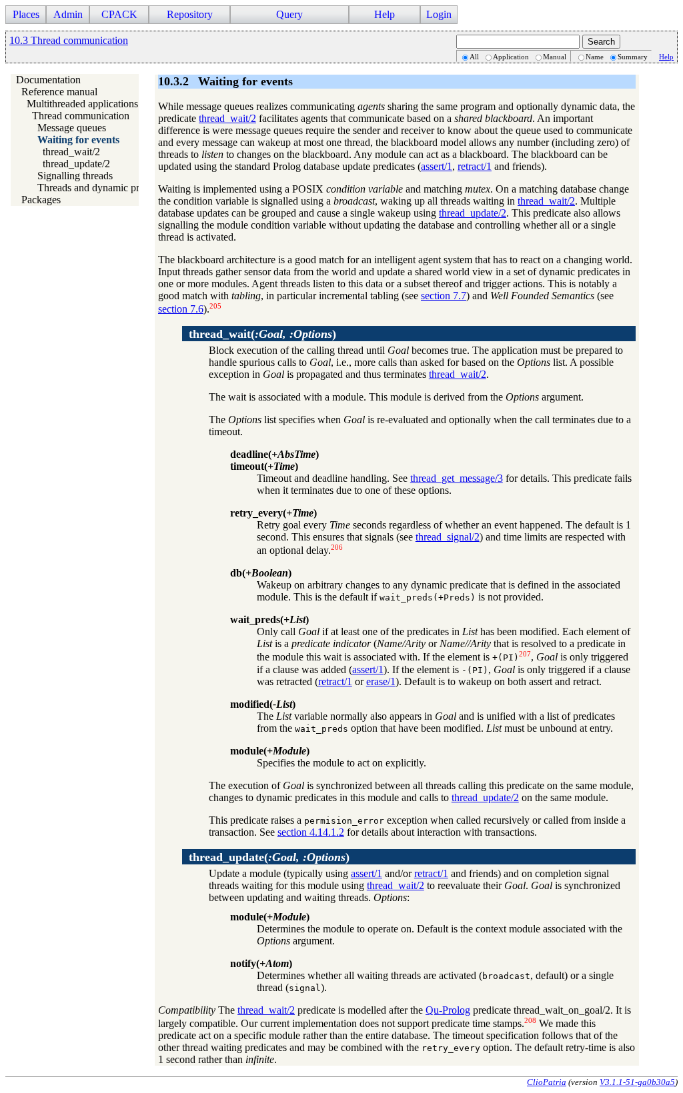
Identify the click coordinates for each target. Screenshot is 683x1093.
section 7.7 (443, 295)
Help (666, 57)
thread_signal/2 (448, 537)
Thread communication (80, 115)
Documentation (48, 79)
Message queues (71, 127)
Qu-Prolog (448, 1010)
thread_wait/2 (71, 151)
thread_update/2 (76, 163)
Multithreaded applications (82, 103)
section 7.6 (180, 309)
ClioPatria (546, 1082)
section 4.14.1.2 (310, 832)
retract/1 (475, 166)
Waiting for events (78, 139)
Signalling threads (75, 175)
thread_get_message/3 (456, 478)
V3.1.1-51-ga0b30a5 (637, 1082)
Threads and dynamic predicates (105, 187)
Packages (41, 199)
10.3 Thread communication (68, 40)
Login (439, 14)
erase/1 (381, 681)
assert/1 (436, 166)
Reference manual (59, 91)
